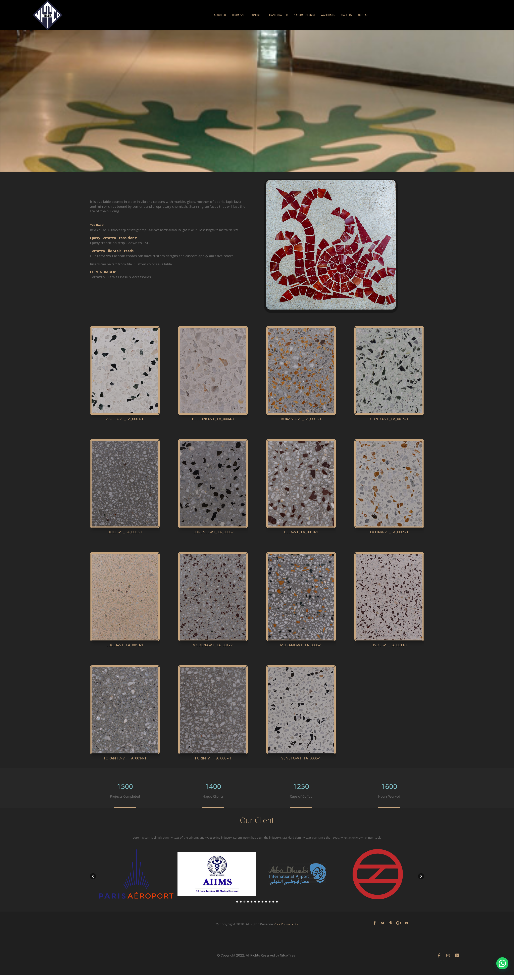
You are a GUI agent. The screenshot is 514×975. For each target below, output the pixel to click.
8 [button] (262, 901)
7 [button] (259, 901)
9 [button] (266, 901)
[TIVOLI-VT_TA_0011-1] (389, 641)
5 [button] (251, 901)
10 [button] (269, 901)
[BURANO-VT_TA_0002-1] (301, 415)
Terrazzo (238, 14)
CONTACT (364, 14)
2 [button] (241, 901)
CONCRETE (257, 14)
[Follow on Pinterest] (391, 923)
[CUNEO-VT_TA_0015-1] (389, 415)
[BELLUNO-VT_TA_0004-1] (213, 415)
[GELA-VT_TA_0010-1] (301, 528)
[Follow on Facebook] (374, 923)
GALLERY (346, 14)
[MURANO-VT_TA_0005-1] (301, 641)
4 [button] (248, 901)
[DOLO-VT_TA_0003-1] (125, 528)
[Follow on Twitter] (382, 923)
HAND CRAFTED (278, 14)
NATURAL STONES (304, 14)
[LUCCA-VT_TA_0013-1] (125, 641)
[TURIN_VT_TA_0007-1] (213, 754)
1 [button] (237, 901)
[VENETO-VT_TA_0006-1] (301, 754)
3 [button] (244, 901)
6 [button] (255, 901)
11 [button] (273, 901)
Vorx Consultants (286, 924)
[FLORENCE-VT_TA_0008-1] (213, 528)
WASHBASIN (328, 14)
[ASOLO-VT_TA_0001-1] (125, 415)
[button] (93, 876)
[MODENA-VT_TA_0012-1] (213, 641)
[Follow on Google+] (399, 923)
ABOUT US (220, 14)
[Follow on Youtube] (407, 923)
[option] (136, 874)
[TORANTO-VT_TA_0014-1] (125, 754)
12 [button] (277, 901)
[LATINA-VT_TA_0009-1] (389, 528)
